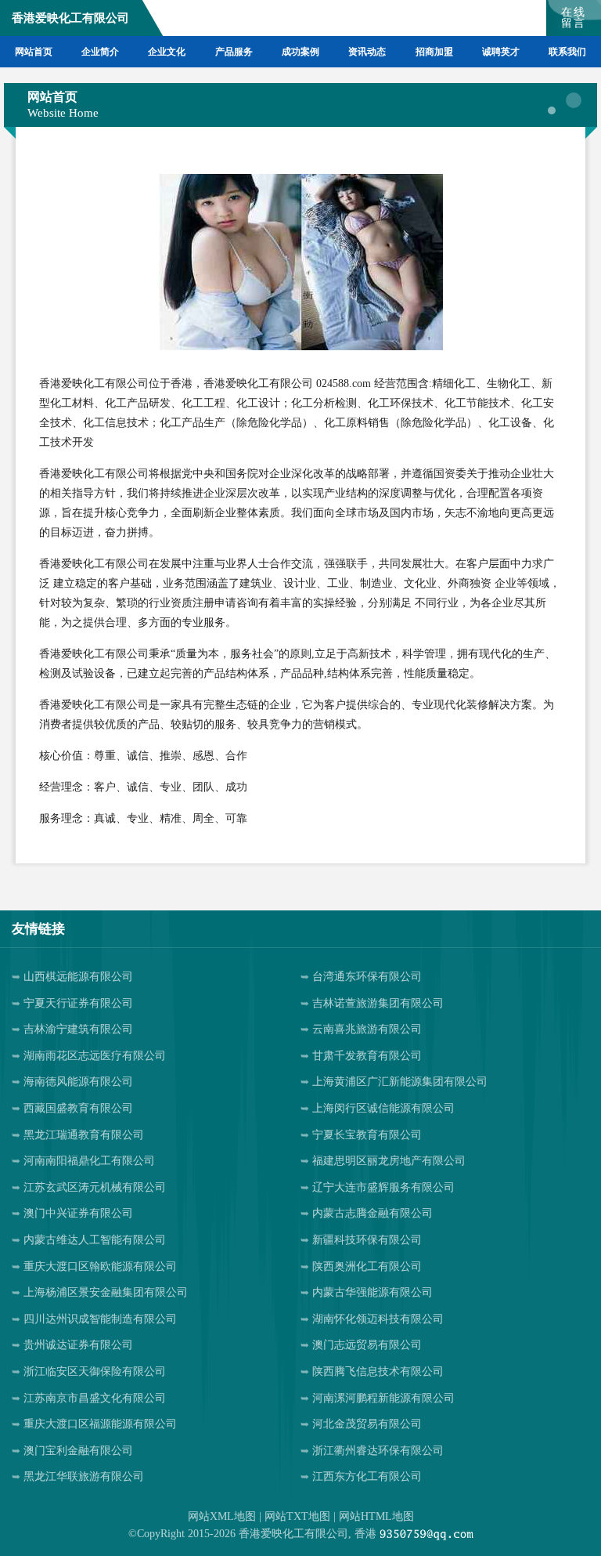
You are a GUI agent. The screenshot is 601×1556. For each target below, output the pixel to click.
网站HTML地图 (376, 1516)
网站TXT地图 (297, 1516)
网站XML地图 (222, 1516)
